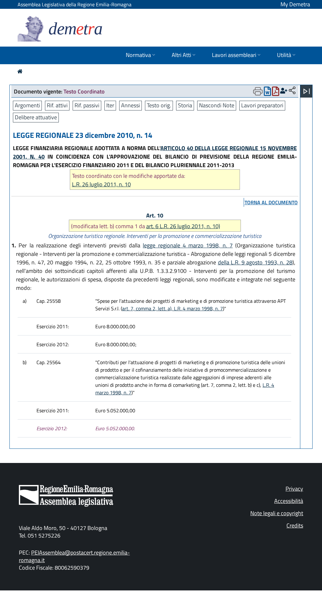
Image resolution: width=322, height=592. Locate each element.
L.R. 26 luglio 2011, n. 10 (101, 184)
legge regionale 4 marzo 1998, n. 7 (188, 245)
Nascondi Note (216, 105)
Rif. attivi (57, 105)
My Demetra (295, 4)
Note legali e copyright (276, 513)
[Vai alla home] (20, 71)
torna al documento (271, 202)
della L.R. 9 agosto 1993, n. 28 (255, 262)
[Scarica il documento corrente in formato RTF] (267, 92)
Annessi (130, 105)
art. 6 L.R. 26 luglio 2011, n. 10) (183, 226)
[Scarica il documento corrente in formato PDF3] (275, 92)
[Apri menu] (306, 91)
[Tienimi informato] (283, 91)
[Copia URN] (292, 91)
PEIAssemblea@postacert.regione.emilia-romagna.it (74, 556)
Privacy (294, 488)
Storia (185, 105)
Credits (294, 525)
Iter (110, 105)
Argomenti (27, 105)
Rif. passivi (87, 105)
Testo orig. (159, 105)
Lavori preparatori (262, 105)
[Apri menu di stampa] (258, 91)
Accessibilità (288, 501)
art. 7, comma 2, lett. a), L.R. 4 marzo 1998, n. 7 (172, 308)
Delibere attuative (36, 117)
